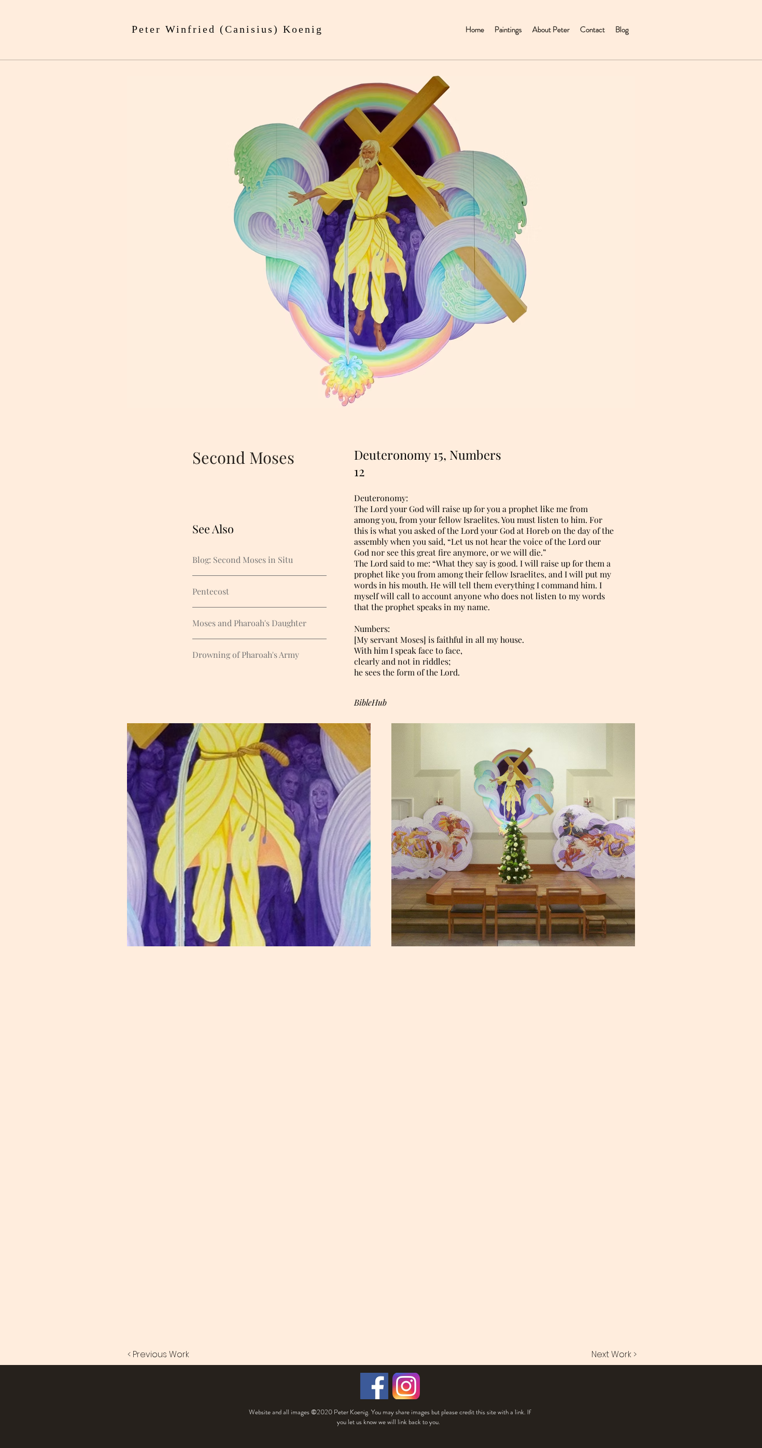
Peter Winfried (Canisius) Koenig (227, 29)
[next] (616, 840)
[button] (249, 834)
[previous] (145, 840)
